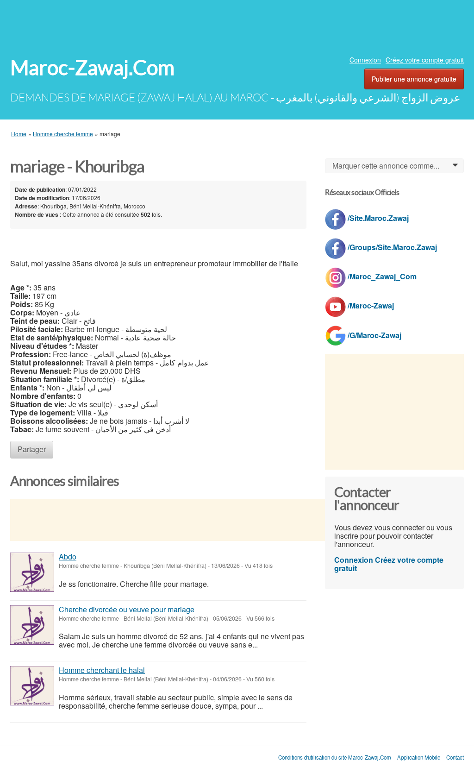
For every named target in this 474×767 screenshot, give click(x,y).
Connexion (365, 59)
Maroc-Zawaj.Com (92, 68)
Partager (32, 449)
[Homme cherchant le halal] (32, 685)
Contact (455, 757)
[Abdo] (32, 572)
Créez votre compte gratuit (425, 59)
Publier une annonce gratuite (414, 78)
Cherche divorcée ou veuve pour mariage (126, 609)
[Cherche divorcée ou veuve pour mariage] (32, 625)
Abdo (67, 556)
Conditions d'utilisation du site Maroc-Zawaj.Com (334, 757)
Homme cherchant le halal (102, 670)
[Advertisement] (237, 25)
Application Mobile (418, 757)
